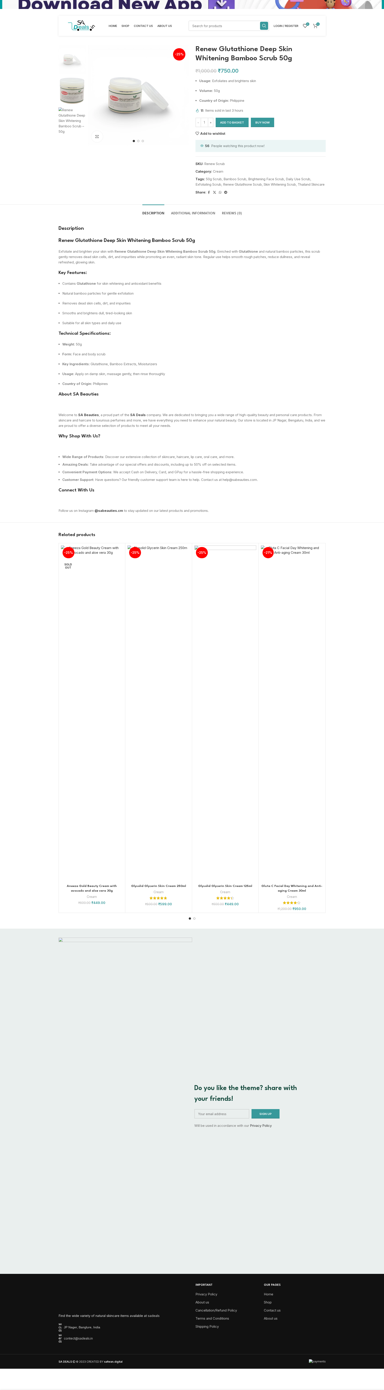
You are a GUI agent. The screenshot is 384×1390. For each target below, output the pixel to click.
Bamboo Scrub (234, 179)
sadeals (154, 1316)
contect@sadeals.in (78, 1338)
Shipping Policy (207, 1326)
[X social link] (214, 192)
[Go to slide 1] (134, 141)
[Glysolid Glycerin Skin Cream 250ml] (159, 713)
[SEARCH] (264, 26)
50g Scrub (214, 179)
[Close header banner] (378, 4)
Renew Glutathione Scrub (242, 184)
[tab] (153, 211)
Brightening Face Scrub (266, 179)
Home (268, 1294)
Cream (218, 171)
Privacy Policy (261, 1125)
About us (202, 1302)
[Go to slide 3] (143, 141)
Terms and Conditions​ (212, 1318)
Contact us (272, 1310)
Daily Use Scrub (298, 179)
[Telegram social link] (226, 192)
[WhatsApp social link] (220, 192)
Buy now (262, 122)
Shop (268, 1302)
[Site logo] (81, 25)
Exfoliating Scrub (208, 184)
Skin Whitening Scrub (280, 184)
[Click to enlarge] (97, 136)
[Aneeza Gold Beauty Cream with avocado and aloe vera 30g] (92, 713)
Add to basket (232, 122)
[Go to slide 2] (138, 141)
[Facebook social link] (209, 192)
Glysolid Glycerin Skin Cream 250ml (158, 886)
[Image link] (81, 1296)
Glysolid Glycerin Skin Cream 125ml (225, 886)
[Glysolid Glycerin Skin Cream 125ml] (225, 713)
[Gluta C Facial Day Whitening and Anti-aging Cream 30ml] (292, 713)
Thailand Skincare (311, 184)
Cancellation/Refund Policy (216, 1310)
